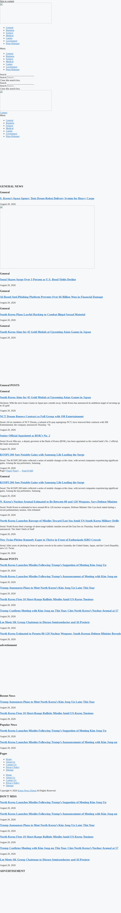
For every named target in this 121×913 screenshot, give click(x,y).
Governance (11, 41)
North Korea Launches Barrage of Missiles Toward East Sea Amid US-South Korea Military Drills (59, 520)
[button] (60, 48)
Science (9, 33)
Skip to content (7, 1)
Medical (9, 35)
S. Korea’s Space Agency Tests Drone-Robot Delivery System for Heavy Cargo (47, 198)
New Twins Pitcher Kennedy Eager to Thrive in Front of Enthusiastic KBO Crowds (50, 539)
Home (9, 759)
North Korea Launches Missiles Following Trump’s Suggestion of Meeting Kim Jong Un (53, 565)
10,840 (27, 471)
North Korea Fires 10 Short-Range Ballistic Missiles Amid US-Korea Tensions (46, 599)
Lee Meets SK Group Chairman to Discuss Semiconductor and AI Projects (45, 622)
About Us (10, 762)
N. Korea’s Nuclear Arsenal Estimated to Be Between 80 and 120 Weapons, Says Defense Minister (58, 501)
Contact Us (11, 764)
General (9, 27)
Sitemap (9, 770)
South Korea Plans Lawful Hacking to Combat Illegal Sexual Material (42, 314)
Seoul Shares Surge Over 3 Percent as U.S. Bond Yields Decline (38, 279)
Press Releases (12, 43)
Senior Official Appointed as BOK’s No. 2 (25, 435)
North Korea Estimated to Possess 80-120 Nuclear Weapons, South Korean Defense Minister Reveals (60, 633)
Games (9, 38)
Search (3, 77)
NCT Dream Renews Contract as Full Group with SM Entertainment (42, 416)
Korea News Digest (27, 790)
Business (10, 30)
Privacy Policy (12, 767)
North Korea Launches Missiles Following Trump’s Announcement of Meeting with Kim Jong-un (58, 576)
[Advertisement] (60, 160)
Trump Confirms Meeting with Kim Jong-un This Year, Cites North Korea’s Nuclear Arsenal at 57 (59, 610)
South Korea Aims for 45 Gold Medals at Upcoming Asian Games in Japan (45, 331)
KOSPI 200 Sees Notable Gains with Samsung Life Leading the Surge (42, 454)
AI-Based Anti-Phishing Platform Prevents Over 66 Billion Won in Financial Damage (51, 296)
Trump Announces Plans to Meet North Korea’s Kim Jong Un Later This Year (47, 587)
